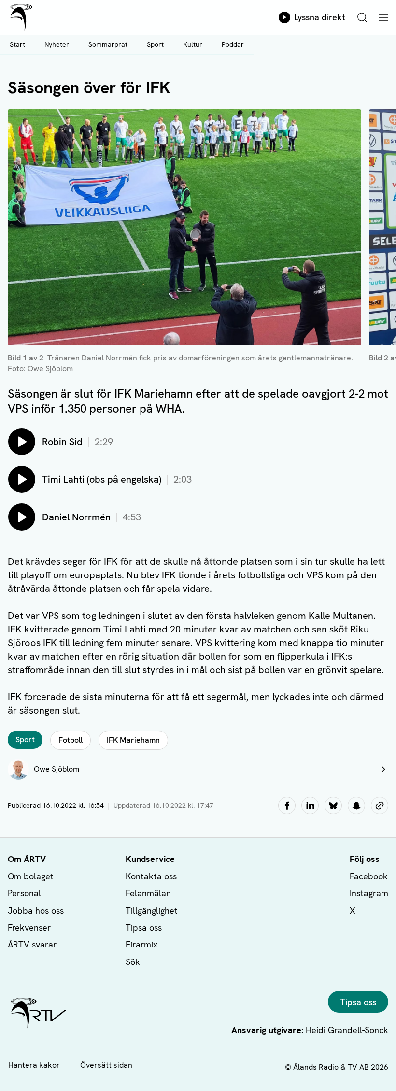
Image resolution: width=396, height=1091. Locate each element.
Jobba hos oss (36, 910)
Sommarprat (107, 44)
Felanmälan (148, 893)
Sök (133, 961)
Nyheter (56, 44)
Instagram (369, 893)
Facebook (369, 876)
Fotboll (70, 740)
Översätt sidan (106, 1065)
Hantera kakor (34, 1065)
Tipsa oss (144, 927)
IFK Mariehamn (133, 740)
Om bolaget (31, 876)
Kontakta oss (151, 876)
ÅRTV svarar (32, 944)
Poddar (233, 44)
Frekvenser (29, 927)
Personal (24, 893)
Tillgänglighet (152, 910)
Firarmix (141, 944)
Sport (155, 44)
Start (17, 44)
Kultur (192, 44)
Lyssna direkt (319, 17)
